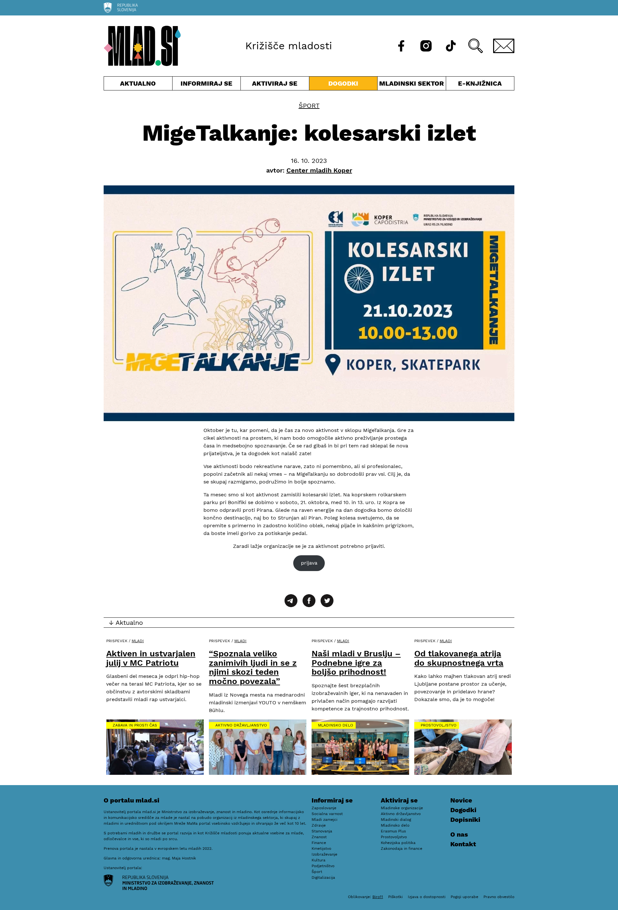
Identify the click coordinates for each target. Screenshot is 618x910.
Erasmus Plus (393, 831)
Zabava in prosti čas (135, 725)
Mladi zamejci (324, 819)
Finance (319, 842)
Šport (309, 105)
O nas (459, 834)
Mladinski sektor (412, 85)
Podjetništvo (323, 866)
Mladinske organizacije (402, 808)
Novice (461, 800)
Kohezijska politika (398, 842)
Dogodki (343, 83)
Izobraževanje (324, 854)
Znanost (319, 837)
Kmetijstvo (321, 848)
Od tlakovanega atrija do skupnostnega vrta (458, 658)
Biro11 (377, 897)
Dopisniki (465, 819)
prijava (309, 563)
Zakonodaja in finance (401, 848)
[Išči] (475, 46)
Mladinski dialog (396, 819)
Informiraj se (207, 85)
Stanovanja (322, 831)
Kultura (318, 860)
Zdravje (319, 825)
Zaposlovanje (324, 808)
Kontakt (463, 844)
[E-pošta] (503, 46)
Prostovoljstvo (438, 725)
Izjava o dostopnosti (426, 897)
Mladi (138, 641)
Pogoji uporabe (464, 897)
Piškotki (395, 897)
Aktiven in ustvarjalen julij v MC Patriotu (150, 658)
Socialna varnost (327, 813)
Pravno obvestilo (498, 897)
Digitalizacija (323, 877)
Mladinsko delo (335, 725)
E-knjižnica (480, 83)
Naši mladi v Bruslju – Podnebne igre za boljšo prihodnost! (356, 663)
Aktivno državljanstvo (241, 725)
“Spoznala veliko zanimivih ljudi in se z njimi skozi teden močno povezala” (253, 667)
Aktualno (139, 85)
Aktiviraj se (275, 85)
